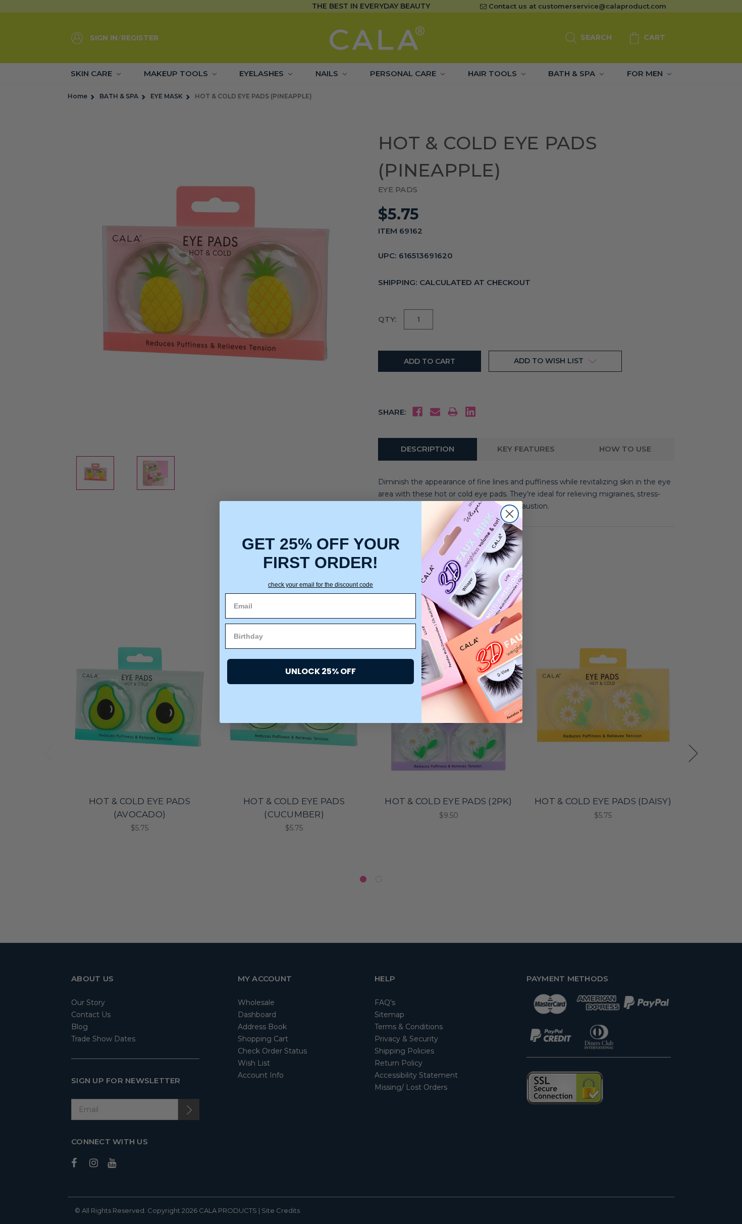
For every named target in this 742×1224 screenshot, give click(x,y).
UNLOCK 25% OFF (320, 671)
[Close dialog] (509, 514)
